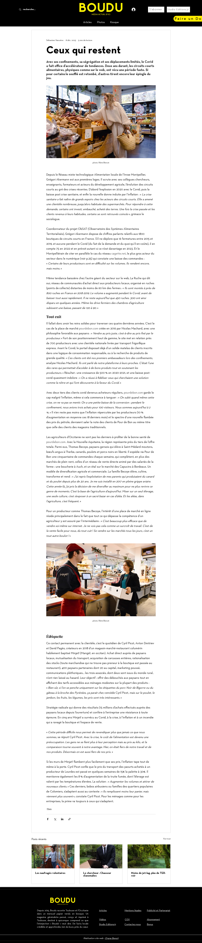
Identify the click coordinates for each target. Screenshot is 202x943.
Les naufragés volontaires (50, 873)
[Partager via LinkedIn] (62, 819)
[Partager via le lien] (69, 819)
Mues (49, 809)
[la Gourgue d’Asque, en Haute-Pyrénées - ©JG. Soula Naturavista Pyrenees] (149, 856)
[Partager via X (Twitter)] (55, 819)
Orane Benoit (111, 938)
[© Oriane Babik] (53, 856)
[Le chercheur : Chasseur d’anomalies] (101, 856)
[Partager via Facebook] (47, 819)
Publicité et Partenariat (158, 911)
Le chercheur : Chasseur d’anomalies (97, 874)
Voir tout (167, 839)
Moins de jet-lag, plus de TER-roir (148, 874)
